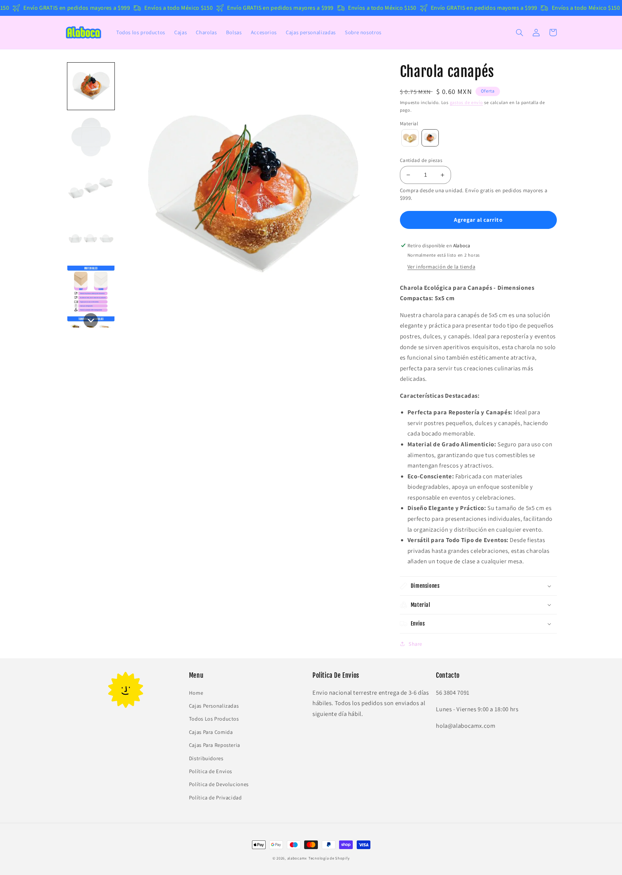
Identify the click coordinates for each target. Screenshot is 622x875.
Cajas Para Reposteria (214, 744)
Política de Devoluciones (219, 784)
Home (196, 692)
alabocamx (297, 858)
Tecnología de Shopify (329, 858)
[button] (519, 32)
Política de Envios (210, 771)
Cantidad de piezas (421, 160)
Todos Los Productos (214, 718)
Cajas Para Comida (211, 732)
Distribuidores (206, 758)
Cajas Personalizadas (214, 705)
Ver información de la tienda (441, 266)
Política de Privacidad (215, 797)
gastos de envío (466, 102)
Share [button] (415, 643)
